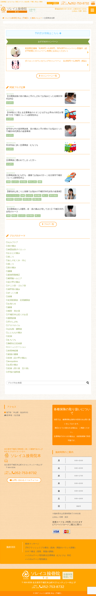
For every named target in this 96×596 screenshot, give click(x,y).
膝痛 (10, 307)
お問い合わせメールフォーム (25, 480)
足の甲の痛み (14, 282)
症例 (10, 336)
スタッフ (53, 3)
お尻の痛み (13, 365)
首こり (11, 257)
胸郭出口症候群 (15, 343)
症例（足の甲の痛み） (18, 358)
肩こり (11, 264)
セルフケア (13, 242)
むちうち (12, 340)
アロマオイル (14, 325)
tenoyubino (13, 361)
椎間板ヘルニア (15, 278)
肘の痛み (12, 267)
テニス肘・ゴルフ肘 (17, 286)
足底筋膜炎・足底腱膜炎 (19, 300)
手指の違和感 (14, 372)
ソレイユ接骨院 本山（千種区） (50, 593)
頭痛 (10, 296)
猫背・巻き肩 (14, 311)
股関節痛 (12, 318)
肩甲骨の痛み (14, 289)
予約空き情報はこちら (46, 33)
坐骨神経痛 (13, 351)
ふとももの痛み (15, 333)
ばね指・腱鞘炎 (15, 329)
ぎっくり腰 (13, 293)
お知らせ (12, 304)
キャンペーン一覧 (49, 76)
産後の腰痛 (13, 354)
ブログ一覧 (49, 224)
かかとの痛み (14, 253)
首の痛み (12, 246)
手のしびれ (13, 322)
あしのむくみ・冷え (17, 260)
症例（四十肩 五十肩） (19, 368)
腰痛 (10, 271)
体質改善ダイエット (17, 249)
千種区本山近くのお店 (18, 314)
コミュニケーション (17, 347)
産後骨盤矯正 (14, 275)
